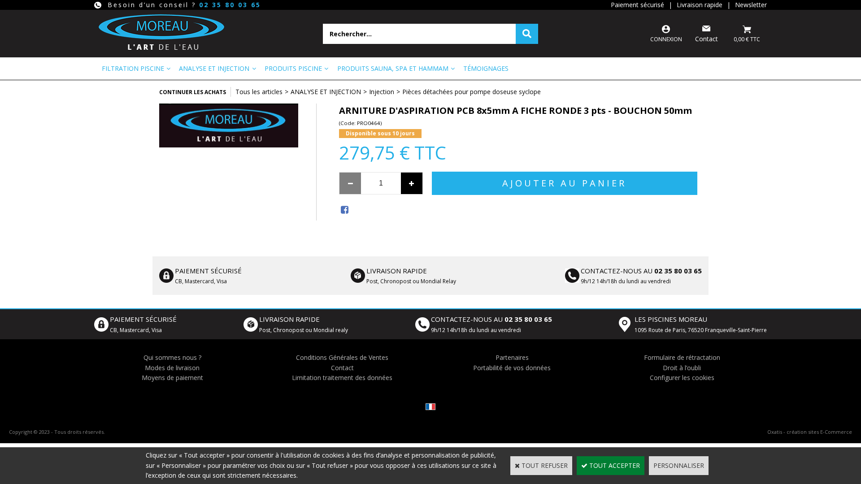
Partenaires (512, 357)
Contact (342, 367)
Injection (381, 91)
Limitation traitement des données (342, 377)
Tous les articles (259, 91)
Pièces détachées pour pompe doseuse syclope (471, 91)
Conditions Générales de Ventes (342, 357)
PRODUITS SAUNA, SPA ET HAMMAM (392, 68)
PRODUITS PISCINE (293, 68)
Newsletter (751, 4)
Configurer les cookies (682, 377)
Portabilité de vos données (512, 367)
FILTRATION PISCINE (133, 68)
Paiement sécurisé (637, 4)
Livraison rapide (699, 4)
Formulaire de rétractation (682, 357)
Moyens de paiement (172, 377)
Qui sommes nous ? (172, 357)
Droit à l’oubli (682, 367)
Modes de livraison (172, 367)
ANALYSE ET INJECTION (214, 68)
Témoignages (486, 68)
